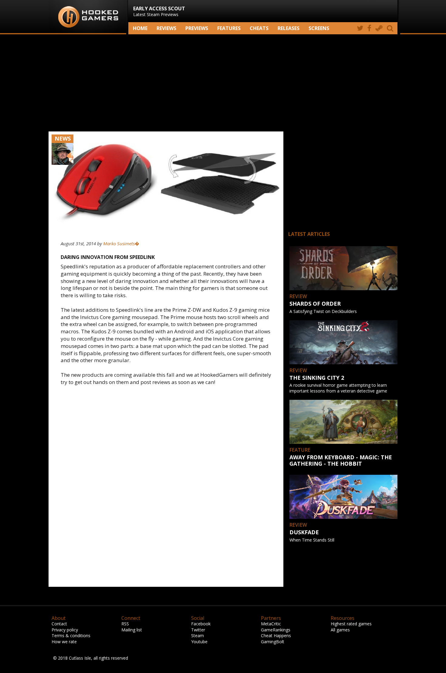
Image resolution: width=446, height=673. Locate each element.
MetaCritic (271, 624)
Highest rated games (351, 624)
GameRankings (275, 630)
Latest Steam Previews (159, 11)
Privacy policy (65, 630)
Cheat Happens (276, 635)
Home (140, 28)
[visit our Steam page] (379, 28)
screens (319, 28)
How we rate (64, 641)
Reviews (166, 28)
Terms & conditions (71, 635)
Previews (196, 28)
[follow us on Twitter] (360, 28)
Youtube (199, 641)
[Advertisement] (223, 82)
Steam (197, 635)
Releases (288, 28)
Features (229, 28)
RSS (125, 624)
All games (340, 630)
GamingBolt (272, 641)
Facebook (201, 624)
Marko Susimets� (121, 243)
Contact (59, 624)
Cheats (259, 28)
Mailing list (131, 630)
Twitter (198, 630)
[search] (391, 28)
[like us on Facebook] (369, 28)
